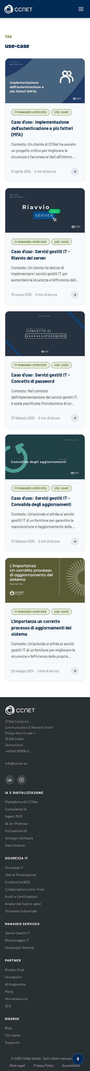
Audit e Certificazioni (21, 896)
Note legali (17, 1066)
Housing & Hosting (19, 947)
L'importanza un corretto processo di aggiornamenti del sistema (41, 627)
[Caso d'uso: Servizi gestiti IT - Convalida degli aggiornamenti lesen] (75, 541)
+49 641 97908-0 (17, 751)
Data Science (15, 845)
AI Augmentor (15, 984)
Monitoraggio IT (17, 940)
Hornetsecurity (16, 999)
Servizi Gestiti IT (17, 933)
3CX (8, 1006)
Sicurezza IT (14, 867)
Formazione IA (16, 831)
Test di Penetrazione (20, 875)
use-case (61, 112)
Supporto (12, 1042)
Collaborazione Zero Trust (24, 889)
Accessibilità (71, 1066)
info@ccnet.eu (16, 763)
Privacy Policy (44, 1066)
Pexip (9, 991)
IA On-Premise (16, 823)
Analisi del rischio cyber (23, 904)
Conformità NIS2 (17, 882)
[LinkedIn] (9, 779)
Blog (8, 1028)
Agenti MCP (13, 816)
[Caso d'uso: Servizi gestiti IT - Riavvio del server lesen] (75, 295)
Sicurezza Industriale (21, 911)
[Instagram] (21, 779)
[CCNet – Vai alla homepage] (18, 8)
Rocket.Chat (14, 970)
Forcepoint (13, 977)
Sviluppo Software (19, 838)
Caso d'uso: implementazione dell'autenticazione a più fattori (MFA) (42, 128)
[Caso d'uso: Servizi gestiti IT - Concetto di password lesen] (75, 418)
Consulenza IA (16, 809)
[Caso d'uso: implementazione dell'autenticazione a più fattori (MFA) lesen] (75, 172)
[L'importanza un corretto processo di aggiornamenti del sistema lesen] (75, 671)
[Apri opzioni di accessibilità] (78, 1059)
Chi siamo (12, 1035)
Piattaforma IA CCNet (21, 802)
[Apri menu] (81, 9)
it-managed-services (30, 112)
